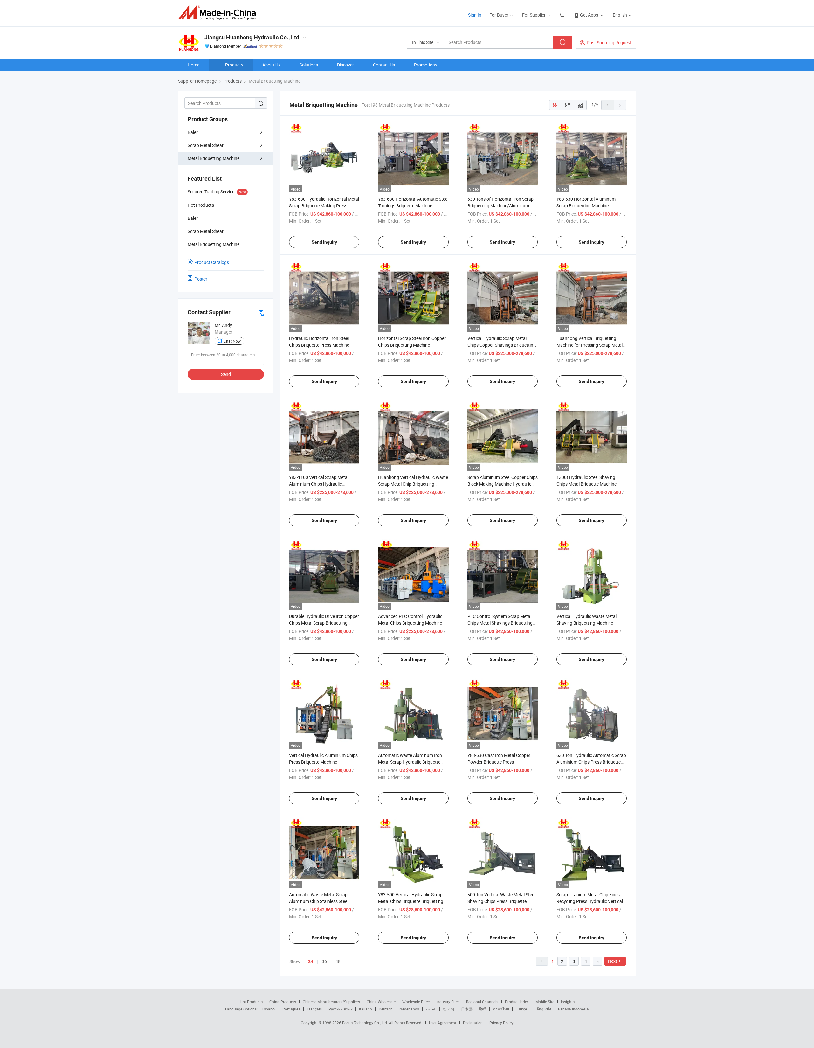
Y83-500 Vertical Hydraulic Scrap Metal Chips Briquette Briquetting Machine (410, 901)
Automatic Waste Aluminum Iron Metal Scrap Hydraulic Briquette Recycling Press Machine (410, 762)
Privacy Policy (501, 1022)
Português (291, 1008)
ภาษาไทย (501, 1008)
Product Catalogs (211, 262)
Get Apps (589, 15)
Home (193, 65)
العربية (431, 1008)
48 (338, 961)
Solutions (309, 65)
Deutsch (386, 1008)
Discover (345, 65)
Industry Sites (447, 1001)
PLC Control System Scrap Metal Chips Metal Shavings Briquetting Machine (500, 623)
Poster (200, 279)
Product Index (517, 1001)
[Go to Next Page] (620, 105)
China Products (282, 1001)
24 (310, 961)
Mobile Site (544, 1001)
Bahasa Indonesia (573, 1008)
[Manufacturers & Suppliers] (219, 12)
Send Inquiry (324, 242)
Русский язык (340, 1008)
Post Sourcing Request (609, 42)
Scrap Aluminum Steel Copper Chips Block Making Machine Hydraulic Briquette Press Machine (502, 484)
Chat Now (232, 341)
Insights (568, 1001)
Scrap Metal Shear (206, 145)
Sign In (474, 15)
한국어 (448, 1008)
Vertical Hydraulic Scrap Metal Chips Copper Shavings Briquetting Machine (501, 345)
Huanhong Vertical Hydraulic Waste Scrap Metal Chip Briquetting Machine (413, 484)
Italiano (365, 1008)
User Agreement (442, 1022)
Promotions (425, 65)
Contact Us (384, 65)
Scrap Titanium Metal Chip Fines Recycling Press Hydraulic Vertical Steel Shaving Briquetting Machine (590, 901)
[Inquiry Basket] (562, 15)
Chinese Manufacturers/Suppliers (331, 1001)
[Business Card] (261, 312)
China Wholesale (381, 1001)
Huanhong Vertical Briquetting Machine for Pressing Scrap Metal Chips (589, 345)
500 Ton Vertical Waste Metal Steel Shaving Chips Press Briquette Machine (501, 901)
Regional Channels (482, 1001)
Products (234, 65)
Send (226, 374)
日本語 (467, 1008)
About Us (271, 65)
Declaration (473, 1022)
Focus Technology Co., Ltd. (365, 1022)
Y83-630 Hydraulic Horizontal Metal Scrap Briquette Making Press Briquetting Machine (324, 205)
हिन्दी (482, 1008)
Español (269, 1008)
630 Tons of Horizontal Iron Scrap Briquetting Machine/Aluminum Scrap (500, 205)
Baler (193, 132)
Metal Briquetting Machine (213, 158)
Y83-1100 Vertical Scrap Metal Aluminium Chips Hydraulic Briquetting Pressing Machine (318, 484)
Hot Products (251, 1001)
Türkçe (521, 1008)
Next (612, 961)
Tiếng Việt (542, 1008)
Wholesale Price (416, 1001)
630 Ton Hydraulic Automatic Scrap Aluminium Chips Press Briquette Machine (591, 762)
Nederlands (409, 1008)
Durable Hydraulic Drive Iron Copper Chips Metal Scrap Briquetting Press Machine (324, 623)
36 (324, 961)
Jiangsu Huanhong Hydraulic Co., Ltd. (252, 37)
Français (314, 1008)
